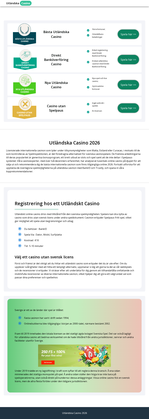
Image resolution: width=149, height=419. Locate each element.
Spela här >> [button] (128, 34)
